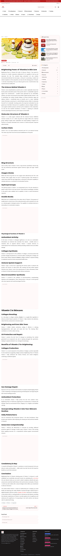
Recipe (38, 14)
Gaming (51, 11)
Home (5, 11)
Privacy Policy (35, 540)
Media (12, 14)
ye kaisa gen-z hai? (6, 516)
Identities (6, 14)
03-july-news (5, 522)
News (18, 14)
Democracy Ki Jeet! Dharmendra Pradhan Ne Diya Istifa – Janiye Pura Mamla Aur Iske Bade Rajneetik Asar (22, 1)
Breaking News (12, 11)
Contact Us (34, 538)
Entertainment (29, 11)
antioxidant (35, 478)
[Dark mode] (55, 7)
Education (44, 11)
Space (24, 14)
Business (37, 11)
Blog (34, 535)
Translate (35, 65)
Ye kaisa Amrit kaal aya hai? (7, 519)
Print (9, 503)
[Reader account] (58, 7)
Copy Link (14, 503)
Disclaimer (34, 541)
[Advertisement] (30, 25)
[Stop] (9, 65)
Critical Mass (31, 14)
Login (59, 3)
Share (4, 503)
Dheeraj (3, 62)
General (20, 11)
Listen (5, 65)
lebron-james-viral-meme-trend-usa (52, 1)
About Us (34, 536)
